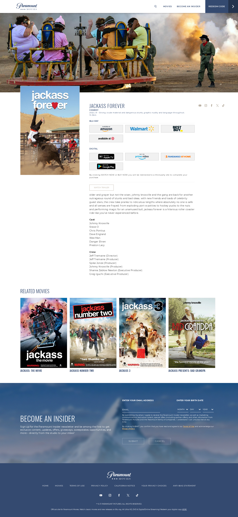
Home (45, 486)
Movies (167, 6)
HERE (184, 509)
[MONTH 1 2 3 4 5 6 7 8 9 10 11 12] (182, 410)
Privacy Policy (128, 429)
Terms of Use (188, 426)
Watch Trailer (101, 187)
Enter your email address (138, 400)
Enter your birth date (190, 400)
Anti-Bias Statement (184, 486)
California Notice (124, 486)
